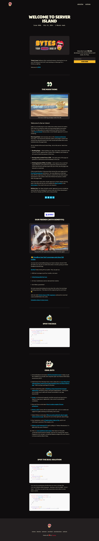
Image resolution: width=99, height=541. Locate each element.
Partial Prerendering (36, 173)
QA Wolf (33, 269)
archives (87, 4)
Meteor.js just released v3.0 (39, 425)
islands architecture (60, 137)
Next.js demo (58, 183)
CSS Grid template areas (54, 374)
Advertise (39, 531)
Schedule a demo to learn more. (39, 300)
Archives (34, 531)
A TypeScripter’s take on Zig (51, 420)
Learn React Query (58, 531)
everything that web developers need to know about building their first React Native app (51, 383)
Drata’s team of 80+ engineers (47, 295)
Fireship (54, 535)
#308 (39, 67)
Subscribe (84, 61)
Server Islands (38, 131)
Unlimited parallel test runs (39, 277)
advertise (80, 4)
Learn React (50, 531)
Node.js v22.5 (35, 409)
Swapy (34, 397)
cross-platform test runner (44, 430)
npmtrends (44, 531)
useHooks (65, 531)
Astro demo (34, 185)
